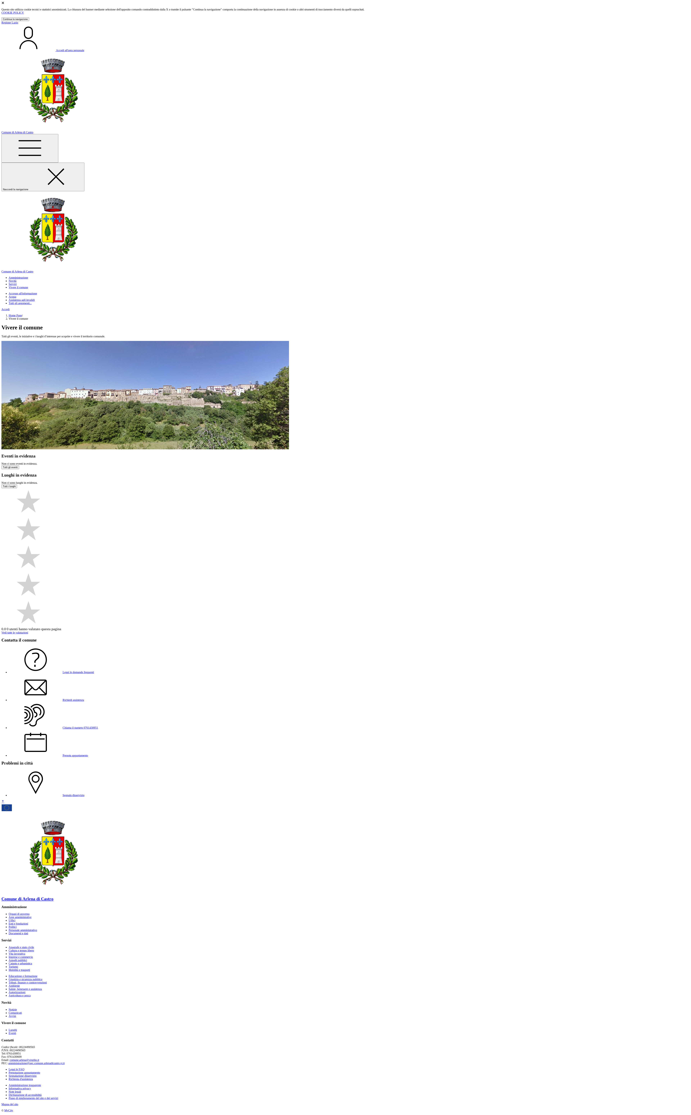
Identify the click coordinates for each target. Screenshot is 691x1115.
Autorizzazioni (17, 992)
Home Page (15, 315)
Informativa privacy (20, 1088)
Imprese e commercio (21, 956)
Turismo (13, 966)
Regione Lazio (9, 22)
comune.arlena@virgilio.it (24, 1060)
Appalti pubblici (18, 960)
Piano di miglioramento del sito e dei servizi (33, 1098)
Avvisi (12, 1016)
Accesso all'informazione (23, 293)
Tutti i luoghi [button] (9, 486)
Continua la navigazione (15, 19)
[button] (18, 277)
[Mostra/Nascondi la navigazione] (29, 148)
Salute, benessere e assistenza (25, 989)
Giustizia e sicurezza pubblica (25, 979)
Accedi (5, 309)
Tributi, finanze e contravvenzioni (28, 982)
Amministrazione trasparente (25, 1085)
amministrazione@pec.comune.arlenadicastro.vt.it (36, 1063)
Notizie (13, 1009)
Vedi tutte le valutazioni (14, 632)
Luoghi (13, 1029)
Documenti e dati (18, 933)
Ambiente (14, 985)
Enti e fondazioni (18, 923)
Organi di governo (19, 913)
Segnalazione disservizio (23, 1075)
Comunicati (15, 1012)
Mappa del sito (9, 1104)
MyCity (8, 1110)
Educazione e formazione (23, 976)
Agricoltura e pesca (20, 995)
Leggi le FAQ (16, 1069)
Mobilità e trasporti (19, 969)
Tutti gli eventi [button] (10, 467)
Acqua (12, 296)
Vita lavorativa (17, 953)
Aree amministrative (20, 917)
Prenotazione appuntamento (24, 1072)
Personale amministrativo (23, 930)
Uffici (12, 920)
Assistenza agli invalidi (22, 299)
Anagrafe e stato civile (21, 947)
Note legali (15, 1091)
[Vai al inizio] (2, 801)
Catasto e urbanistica (20, 963)
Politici (13, 926)
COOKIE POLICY (12, 12)
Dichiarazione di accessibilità (25, 1094)
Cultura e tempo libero (21, 950)
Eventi (12, 1033)
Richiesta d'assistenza (21, 1079)
